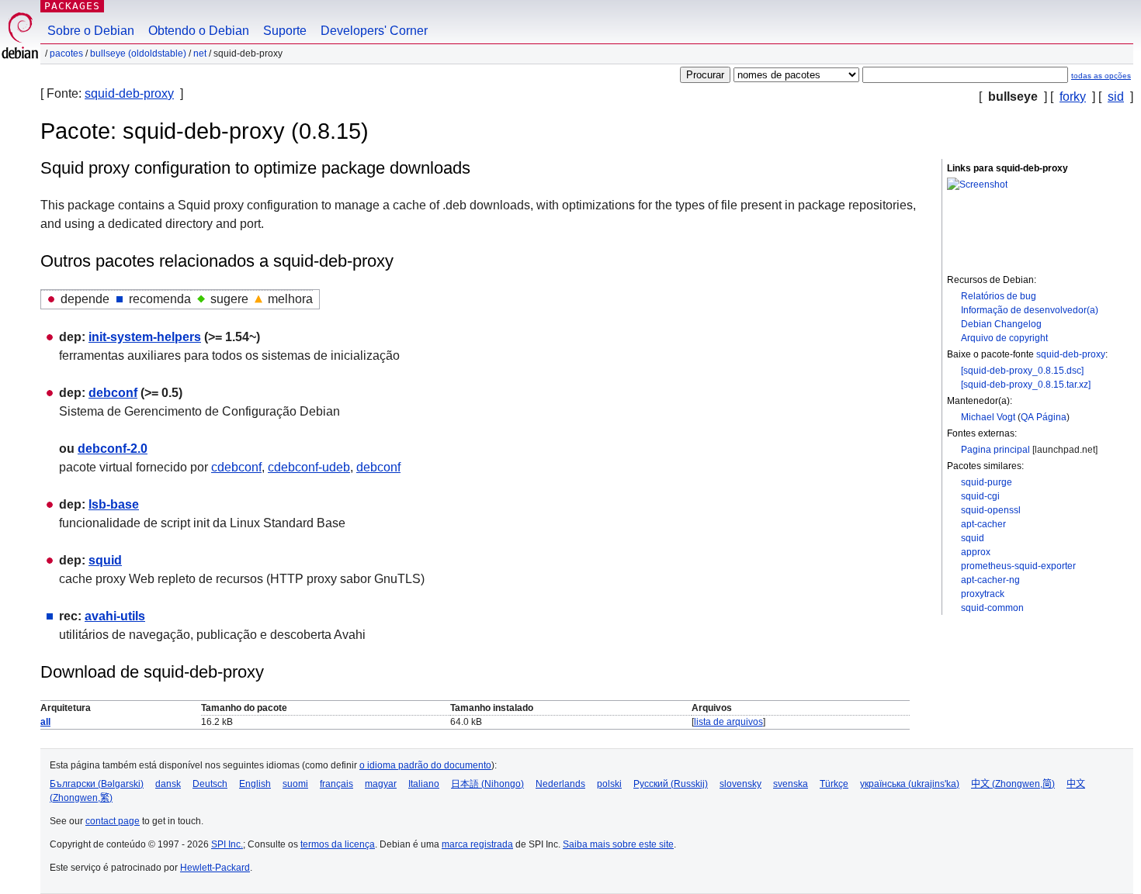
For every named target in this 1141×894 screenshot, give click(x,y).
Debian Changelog (1001, 324)
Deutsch (209, 783)
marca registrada (477, 844)
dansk (168, 783)
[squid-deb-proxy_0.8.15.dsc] (1022, 370)
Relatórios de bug (998, 296)
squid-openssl (991, 510)
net (199, 53)
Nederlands (560, 783)
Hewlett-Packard (215, 867)
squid (972, 538)
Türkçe (834, 783)
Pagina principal (995, 449)
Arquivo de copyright (1004, 338)
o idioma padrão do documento (425, 765)
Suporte (285, 30)
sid (1116, 96)
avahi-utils (115, 616)
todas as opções (1101, 75)
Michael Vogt (988, 417)
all (45, 721)
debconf (112, 392)
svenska (790, 783)
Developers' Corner (374, 30)
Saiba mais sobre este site (618, 844)
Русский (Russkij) (670, 783)
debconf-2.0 (112, 448)
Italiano (423, 783)
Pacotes (66, 53)
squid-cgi (980, 496)
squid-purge (986, 482)
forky (1073, 96)
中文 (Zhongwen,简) (1013, 783)
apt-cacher (983, 524)
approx (975, 552)
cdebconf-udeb (309, 467)
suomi (295, 783)
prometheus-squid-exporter (1018, 566)
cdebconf (236, 467)
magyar (381, 783)
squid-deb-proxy (129, 93)
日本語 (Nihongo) (487, 783)
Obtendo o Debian (198, 30)
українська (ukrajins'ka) (909, 783)
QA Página (1043, 417)
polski (609, 783)
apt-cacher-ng (990, 580)
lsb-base (113, 504)
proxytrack (982, 594)
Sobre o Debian (90, 30)
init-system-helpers (144, 336)
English (255, 783)
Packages (72, 6)
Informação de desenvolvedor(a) (1029, 310)
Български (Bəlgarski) (97, 783)
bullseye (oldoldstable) (138, 53)
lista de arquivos (728, 721)
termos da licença (337, 844)
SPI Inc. (227, 844)
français (336, 783)
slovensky (740, 783)
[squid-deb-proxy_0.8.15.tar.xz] (1026, 384)
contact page (112, 821)
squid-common (992, 607)
